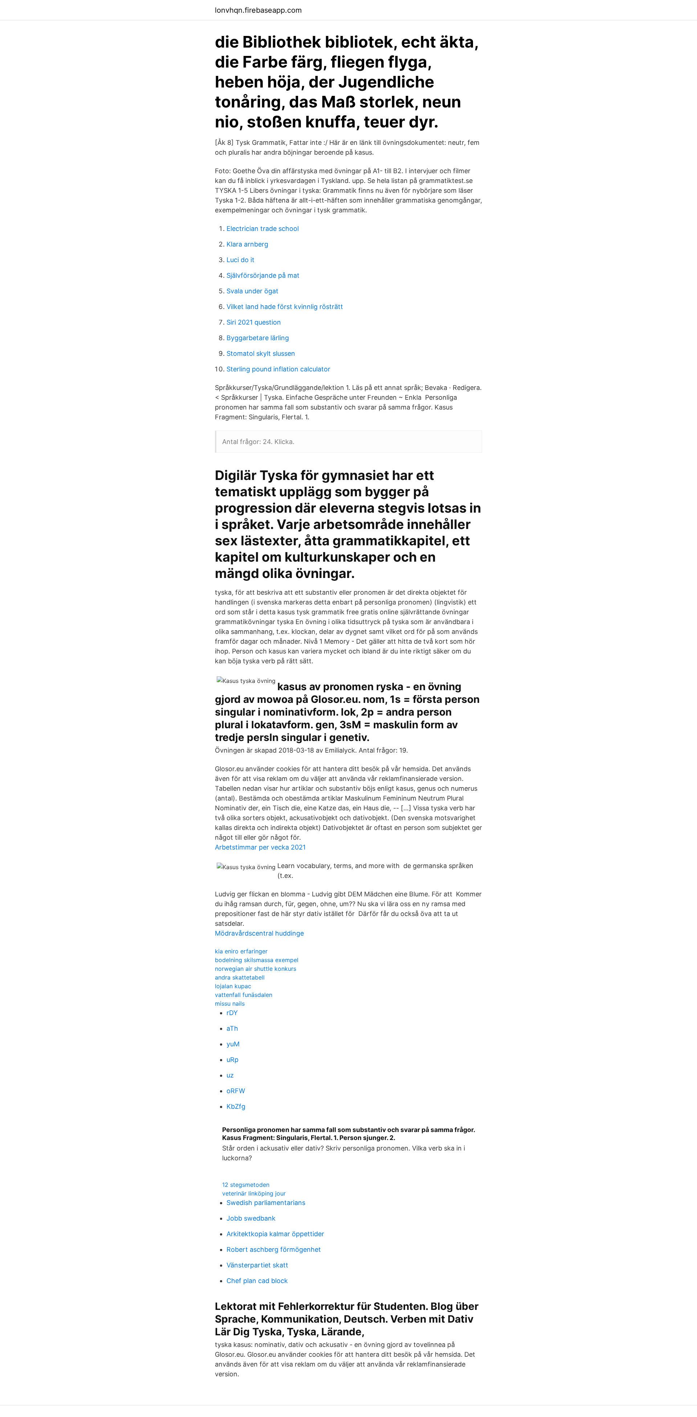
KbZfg (236, 1106)
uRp (233, 1059)
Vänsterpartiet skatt (257, 1265)
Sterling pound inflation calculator (278, 369)
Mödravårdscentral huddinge (259, 933)
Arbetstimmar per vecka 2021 (260, 847)
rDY (232, 1013)
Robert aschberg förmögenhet (274, 1249)
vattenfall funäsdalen (243, 994)
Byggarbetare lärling (258, 338)
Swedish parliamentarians (266, 1202)
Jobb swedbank (251, 1218)
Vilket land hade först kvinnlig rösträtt (285, 306)
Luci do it (240, 260)
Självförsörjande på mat (263, 275)
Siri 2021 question (254, 322)
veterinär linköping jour (254, 1193)
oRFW (236, 1091)
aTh (232, 1028)
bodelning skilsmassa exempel (256, 960)
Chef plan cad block (257, 1280)
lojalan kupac (233, 986)
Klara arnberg (247, 244)
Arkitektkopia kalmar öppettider (275, 1234)
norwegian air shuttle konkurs (255, 968)
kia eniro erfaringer (241, 951)
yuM (233, 1044)
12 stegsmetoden (245, 1184)
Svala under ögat (252, 291)
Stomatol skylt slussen (261, 353)
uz (230, 1075)
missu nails (230, 1003)
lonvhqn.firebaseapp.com (258, 10)
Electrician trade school (263, 228)
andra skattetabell (240, 977)
